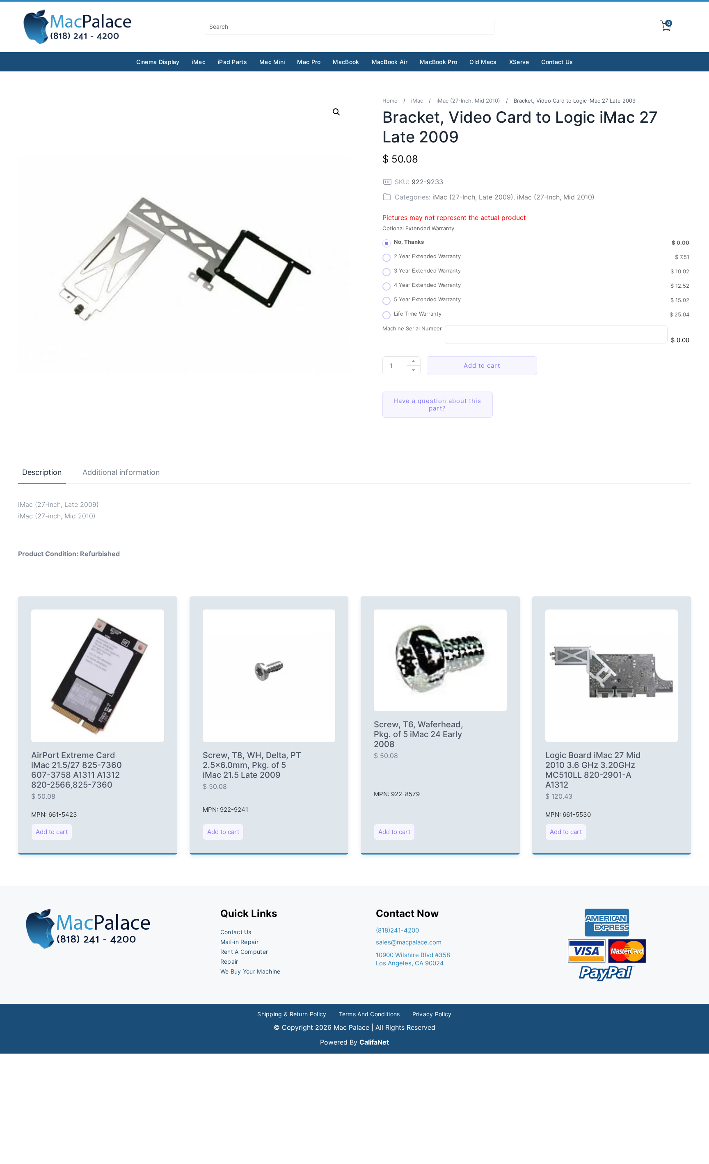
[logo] (78, 27)
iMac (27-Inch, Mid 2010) (468, 100)
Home (390, 100)
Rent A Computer (244, 951)
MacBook (346, 61)
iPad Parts (232, 61)
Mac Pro (308, 61)
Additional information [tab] (121, 472)
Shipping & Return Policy (291, 1013)
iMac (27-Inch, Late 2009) (472, 197)
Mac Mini (272, 61)
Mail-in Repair (239, 941)
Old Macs (482, 61)
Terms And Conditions (369, 1013)
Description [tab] (42, 472)
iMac (199, 61)
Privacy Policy (432, 1013)
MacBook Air (389, 61)
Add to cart (482, 365)
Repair (229, 961)
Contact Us (557, 61)
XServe (519, 61)
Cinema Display (158, 61)
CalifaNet (374, 1042)
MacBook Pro (438, 61)
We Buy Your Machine (250, 971)
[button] (336, 112)
